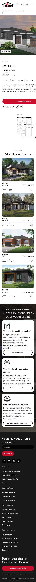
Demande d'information (9, 546)
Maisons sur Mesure (8, 509)
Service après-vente (8, 492)
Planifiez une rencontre (9, 538)
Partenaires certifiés (9, 475)
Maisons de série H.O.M (10, 513)
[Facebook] (13, 106)
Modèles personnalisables (10, 75)
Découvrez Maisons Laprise (11, 471)
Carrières (5, 550)
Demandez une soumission (10, 542)
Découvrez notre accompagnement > (18, 423)
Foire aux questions (8, 500)
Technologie (6, 525)
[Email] (17, 106)
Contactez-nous (7, 535)
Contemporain (8, 72)
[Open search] (18, 4)
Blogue (4, 483)
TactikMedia (25, 580)
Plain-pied (7, 74)
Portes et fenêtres (8, 521)
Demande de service (8, 496)
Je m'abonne (8, 453)
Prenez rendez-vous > (18, 352)
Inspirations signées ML (10, 479)
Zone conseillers (18, 574)
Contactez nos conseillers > (18, 388)
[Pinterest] (22, 106)
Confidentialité (5, 574)
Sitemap (25, 574)
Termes (12, 574)
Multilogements (7, 517)
